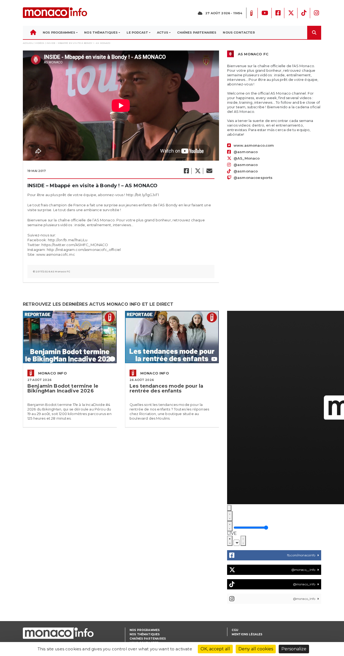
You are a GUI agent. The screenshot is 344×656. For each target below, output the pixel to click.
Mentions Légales (247, 634)
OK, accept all (215, 648)
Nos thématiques (145, 634)
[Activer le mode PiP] (229, 541)
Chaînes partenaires (148, 638)
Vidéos (40, 43)
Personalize (293, 648)
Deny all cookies (255, 648)
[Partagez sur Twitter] (197, 171)
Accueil (28, 43)
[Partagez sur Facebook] (186, 171)
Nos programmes (145, 630)
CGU (235, 630)
